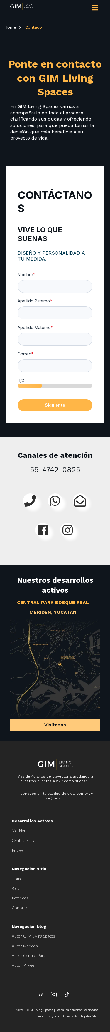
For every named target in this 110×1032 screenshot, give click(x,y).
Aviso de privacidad (85, 1016)
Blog (15, 888)
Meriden (19, 830)
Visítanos (55, 724)
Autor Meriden (25, 945)
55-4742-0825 (55, 469)
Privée (17, 850)
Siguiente (55, 405)
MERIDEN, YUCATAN (53, 612)
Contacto (20, 907)
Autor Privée (23, 965)
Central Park (23, 840)
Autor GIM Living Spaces (33, 935)
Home (10, 27)
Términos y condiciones (55, 1016)
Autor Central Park (29, 955)
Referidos (20, 897)
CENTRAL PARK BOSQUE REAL (53, 602)
